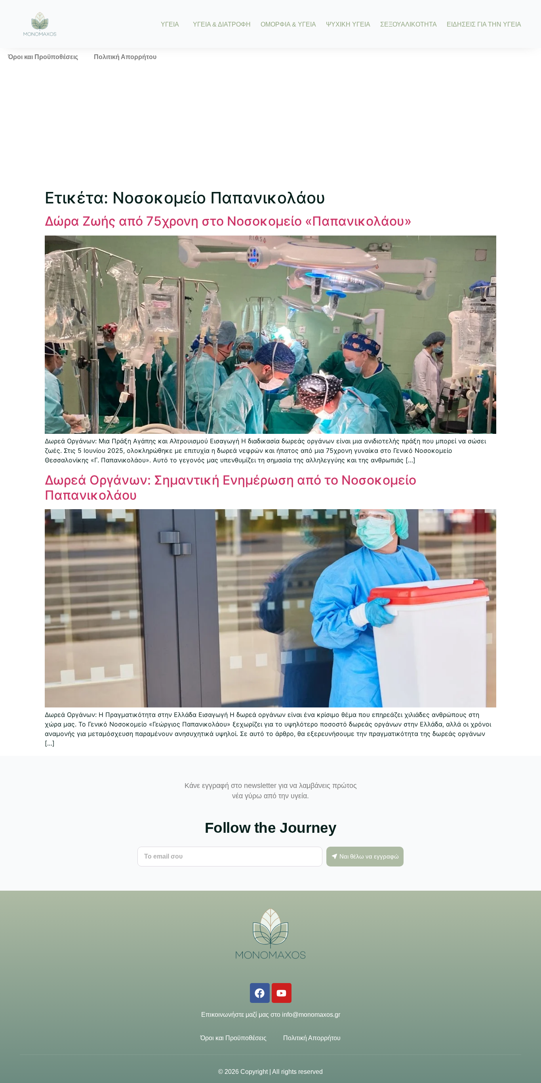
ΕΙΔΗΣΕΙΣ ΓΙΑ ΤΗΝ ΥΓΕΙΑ (484, 24)
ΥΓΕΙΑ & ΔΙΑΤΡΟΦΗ (222, 24)
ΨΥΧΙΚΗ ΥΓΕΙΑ (348, 24)
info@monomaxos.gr (311, 1014)
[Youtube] (281, 993)
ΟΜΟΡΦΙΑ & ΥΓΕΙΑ (288, 24)
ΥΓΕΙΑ (170, 24)
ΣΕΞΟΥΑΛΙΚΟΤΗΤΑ (408, 24)
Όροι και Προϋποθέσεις (43, 57)
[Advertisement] (270, 125)
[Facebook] (260, 993)
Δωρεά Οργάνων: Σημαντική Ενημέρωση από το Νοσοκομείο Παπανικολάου (230, 487)
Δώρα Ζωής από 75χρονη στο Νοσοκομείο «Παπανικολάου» (228, 221)
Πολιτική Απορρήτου (125, 57)
